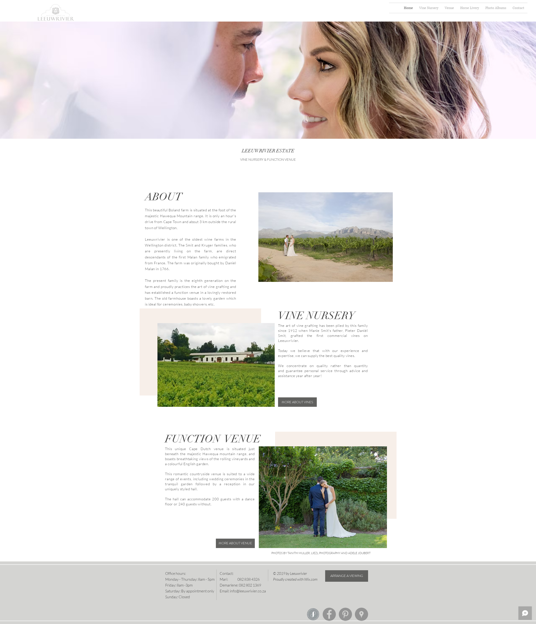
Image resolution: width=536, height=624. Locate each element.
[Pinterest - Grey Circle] (345, 614)
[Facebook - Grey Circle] (329, 614)
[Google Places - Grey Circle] (361, 614)
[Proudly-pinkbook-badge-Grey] (313, 614)
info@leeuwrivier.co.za (248, 591)
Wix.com (310, 579)
